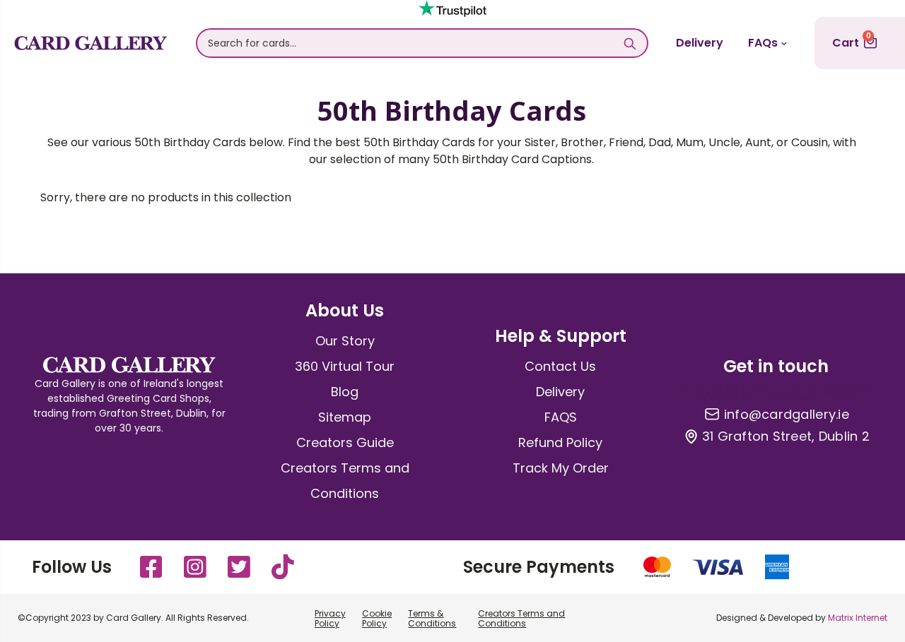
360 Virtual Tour (345, 366)
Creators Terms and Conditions (521, 618)
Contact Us (560, 366)
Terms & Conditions (432, 618)
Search (630, 43)
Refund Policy (560, 442)
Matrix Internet (857, 618)
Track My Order (561, 468)
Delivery (699, 43)
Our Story (345, 341)
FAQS (560, 417)
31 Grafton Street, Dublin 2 (786, 436)
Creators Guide (345, 442)
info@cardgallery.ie (786, 414)
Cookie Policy (377, 618)
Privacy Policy (330, 618)
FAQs (763, 43)
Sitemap (344, 417)
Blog (344, 391)
